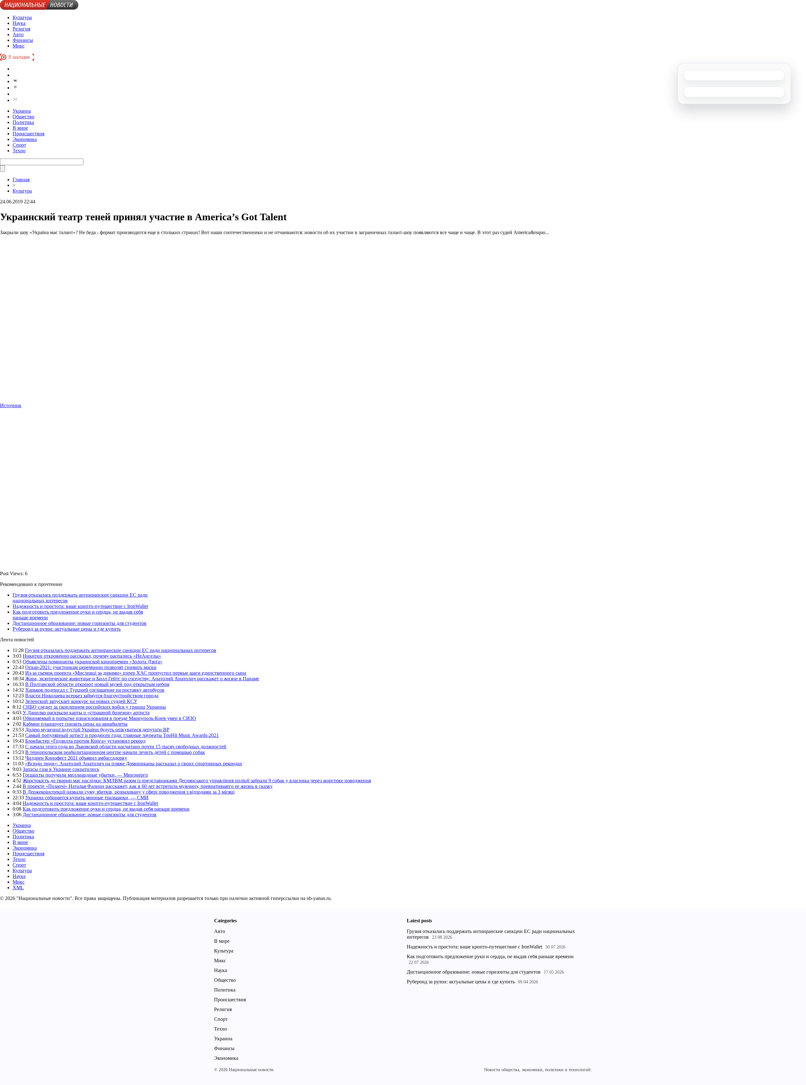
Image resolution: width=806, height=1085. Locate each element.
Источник (10, 405)
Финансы (23, 40)
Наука (19, 23)
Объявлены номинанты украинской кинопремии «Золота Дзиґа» (92, 661)
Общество (23, 116)
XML (18, 887)
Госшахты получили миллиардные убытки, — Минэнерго (85, 775)
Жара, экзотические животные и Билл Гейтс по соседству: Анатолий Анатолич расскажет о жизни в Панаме (142, 678)
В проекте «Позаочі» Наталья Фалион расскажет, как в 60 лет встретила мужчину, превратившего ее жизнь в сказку (148, 786)
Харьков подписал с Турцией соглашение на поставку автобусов (94, 690)
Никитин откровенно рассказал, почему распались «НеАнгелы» (92, 656)
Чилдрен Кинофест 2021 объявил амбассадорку (76, 758)
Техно (19, 150)
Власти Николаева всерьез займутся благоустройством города (91, 695)
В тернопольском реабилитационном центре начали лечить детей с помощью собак (115, 752)
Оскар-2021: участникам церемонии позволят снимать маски (90, 667)
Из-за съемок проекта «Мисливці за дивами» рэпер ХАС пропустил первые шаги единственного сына (135, 673)
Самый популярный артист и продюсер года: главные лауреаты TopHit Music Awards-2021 (122, 735)
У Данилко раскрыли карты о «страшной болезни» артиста (86, 712)
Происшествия (28, 133)
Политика (23, 122)
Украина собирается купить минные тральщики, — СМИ (87, 797)
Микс (19, 45)
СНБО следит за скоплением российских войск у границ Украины (94, 707)
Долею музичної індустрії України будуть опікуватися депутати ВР (97, 729)
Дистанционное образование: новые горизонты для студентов (79, 623)
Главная (21, 179)
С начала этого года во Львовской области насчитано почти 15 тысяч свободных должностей (125, 746)
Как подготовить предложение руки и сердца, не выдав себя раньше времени (106, 809)
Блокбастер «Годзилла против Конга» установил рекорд (85, 741)
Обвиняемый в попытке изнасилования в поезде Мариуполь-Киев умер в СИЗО (109, 718)
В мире (20, 128)
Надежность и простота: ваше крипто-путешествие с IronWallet (80, 606)
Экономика (25, 139)
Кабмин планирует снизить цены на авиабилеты (75, 724)
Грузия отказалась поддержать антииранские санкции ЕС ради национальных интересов (120, 650)
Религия (21, 28)
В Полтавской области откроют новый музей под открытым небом (97, 684)
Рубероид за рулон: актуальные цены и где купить (67, 629)
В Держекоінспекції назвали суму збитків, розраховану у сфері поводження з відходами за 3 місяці (129, 792)
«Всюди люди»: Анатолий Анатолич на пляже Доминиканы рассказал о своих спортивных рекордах (133, 763)
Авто (18, 34)
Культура (22, 17)
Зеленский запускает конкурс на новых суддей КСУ (81, 701)
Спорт (19, 145)
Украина (22, 111)
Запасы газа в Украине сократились (61, 769)
